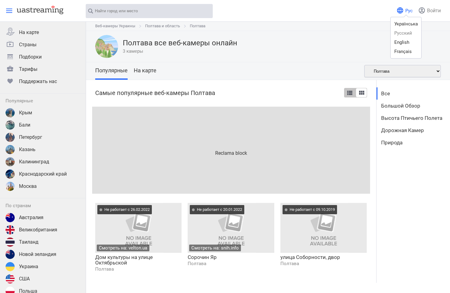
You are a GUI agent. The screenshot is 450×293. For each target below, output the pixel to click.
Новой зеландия (37, 254)
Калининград (34, 162)
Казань (27, 149)
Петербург (30, 137)
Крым (25, 113)
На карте (29, 32)
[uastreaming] (38, 10)
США (24, 279)
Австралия (31, 217)
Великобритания (38, 230)
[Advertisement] (231, 149)
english (401, 42)
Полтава (197, 26)
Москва (28, 186)
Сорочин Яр (202, 257)
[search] (205, 11)
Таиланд (29, 242)
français (403, 51)
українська (406, 24)
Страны (27, 45)
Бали (24, 125)
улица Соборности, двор (310, 257)
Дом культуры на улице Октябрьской (124, 259)
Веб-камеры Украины (115, 26)
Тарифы (28, 69)
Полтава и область (162, 26)
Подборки (30, 57)
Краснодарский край (43, 174)
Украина (28, 266)
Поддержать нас (38, 81)
